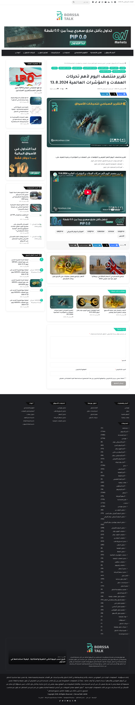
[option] (37, 652)
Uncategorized (123, 634)
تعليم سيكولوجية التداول (118, 589)
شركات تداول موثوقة (120, 627)
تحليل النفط (121, 552)
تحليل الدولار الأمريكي (90, 68)
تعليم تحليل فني (119, 603)
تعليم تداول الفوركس (118, 610)
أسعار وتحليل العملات (27, 411)
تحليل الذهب (114, 68)
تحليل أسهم (122, 569)
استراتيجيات (55, 53)
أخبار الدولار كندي (119, 445)
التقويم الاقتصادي (81, 53)
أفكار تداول (125, 576)
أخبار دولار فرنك (120, 462)
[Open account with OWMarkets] (67, 37)
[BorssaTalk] (67, 15)
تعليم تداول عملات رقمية (117, 596)
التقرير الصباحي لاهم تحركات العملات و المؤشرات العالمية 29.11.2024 (63, 312)
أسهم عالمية (125, 414)
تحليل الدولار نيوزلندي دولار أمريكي (114, 522)
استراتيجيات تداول (122, 583)
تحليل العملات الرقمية (119, 558)
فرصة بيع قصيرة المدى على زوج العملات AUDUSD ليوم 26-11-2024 (19, 272)
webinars (125, 428)
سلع (127, 411)
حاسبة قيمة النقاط (28, 421)
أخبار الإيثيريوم (120, 489)
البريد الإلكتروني (120, 369)
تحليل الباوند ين (103, 68)
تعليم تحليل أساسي (118, 607)
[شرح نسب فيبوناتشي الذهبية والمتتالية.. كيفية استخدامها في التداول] (36, 110)
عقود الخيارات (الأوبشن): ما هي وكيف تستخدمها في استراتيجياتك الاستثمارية (19, 120)
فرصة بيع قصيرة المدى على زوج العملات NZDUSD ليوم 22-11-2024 (19, 292)
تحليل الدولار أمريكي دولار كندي (115, 513)
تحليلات (67, 53)
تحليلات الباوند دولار (119, 535)
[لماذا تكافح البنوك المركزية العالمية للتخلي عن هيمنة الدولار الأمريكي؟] (36, 208)
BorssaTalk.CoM (80, 694)
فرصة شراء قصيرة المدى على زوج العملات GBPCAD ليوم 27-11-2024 (19, 262)
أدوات (18, 53)
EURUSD (100, 232)
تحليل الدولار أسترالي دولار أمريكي (114, 517)
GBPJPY (59, 232)
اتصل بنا (41, 697)
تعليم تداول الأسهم (118, 613)
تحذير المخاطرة (80, 697)
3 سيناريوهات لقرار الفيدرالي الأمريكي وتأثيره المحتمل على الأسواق (18, 239)
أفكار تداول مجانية (121, 579)
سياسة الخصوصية (69, 697)
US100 (110, 232)
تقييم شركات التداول (120, 630)
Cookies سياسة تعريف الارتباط (53, 697)
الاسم (123, 360)
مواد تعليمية (122, 617)
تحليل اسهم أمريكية (120, 572)
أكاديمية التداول (121, 593)
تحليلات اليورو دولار (64, 68)
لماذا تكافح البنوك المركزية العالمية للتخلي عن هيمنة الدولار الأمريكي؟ (19, 207)
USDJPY (120, 232)
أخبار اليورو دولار (120, 449)
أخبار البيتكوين (120, 486)
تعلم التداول (124, 586)
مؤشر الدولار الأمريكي (74, 232)
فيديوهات (122, 620)
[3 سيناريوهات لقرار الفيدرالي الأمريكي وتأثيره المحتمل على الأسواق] (36, 240)
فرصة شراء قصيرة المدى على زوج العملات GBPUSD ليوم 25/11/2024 (19, 282)
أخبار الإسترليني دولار (118, 455)
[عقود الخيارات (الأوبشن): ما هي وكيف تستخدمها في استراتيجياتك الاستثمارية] (36, 120)
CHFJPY (90, 232)
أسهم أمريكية (120, 496)
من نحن (88, 697)
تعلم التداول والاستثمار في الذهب (114, 600)
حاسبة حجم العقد (29, 418)
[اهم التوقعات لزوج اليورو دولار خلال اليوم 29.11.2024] (88, 302)
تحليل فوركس (77, 68)
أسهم (124, 493)
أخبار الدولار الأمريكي (119, 459)
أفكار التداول (94, 408)
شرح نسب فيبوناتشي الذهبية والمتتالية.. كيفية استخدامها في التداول (20, 109)
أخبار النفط (121, 476)
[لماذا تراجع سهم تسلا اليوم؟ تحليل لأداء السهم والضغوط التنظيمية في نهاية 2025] (36, 195)
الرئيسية (122, 63)
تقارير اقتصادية (96, 53)
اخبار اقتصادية (122, 435)
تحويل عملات (30, 414)
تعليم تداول (43, 53)
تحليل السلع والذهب (119, 71)
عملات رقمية (125, 418)
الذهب (121, 236)
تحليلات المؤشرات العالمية (118, 555)
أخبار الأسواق (110, 53)
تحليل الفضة (121, 548)
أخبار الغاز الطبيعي (119, 479)
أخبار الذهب (121, 469)
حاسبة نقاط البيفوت (28, 424)
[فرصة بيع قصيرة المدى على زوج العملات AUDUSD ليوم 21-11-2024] (36, 303)
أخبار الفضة (121, 472)
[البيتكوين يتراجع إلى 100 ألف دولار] (36, 218)
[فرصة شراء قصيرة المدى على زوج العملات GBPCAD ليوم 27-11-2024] (36, 263)
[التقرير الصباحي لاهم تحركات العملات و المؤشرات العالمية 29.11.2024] (61, 302)
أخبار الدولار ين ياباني (119, 452)
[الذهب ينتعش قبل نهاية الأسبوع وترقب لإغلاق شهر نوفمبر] (114, 302)
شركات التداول (29, 53)
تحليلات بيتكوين (120, 562)
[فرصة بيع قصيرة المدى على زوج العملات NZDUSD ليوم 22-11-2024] (36, 293)
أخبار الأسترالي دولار (119, 442)
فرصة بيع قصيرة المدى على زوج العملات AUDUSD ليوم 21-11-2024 (19, 303)
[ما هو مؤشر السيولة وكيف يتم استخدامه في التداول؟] (36, 101)
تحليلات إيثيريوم (120, 565)
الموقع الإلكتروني (81, 369)
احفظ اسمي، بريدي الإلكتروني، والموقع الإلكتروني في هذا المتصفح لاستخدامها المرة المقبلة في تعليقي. (91, 378)
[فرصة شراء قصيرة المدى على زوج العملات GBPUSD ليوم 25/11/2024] (36, 283)
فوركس (108, 63)
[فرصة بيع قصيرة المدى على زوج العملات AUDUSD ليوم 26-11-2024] (36, 273)
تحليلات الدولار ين (105, 71)
